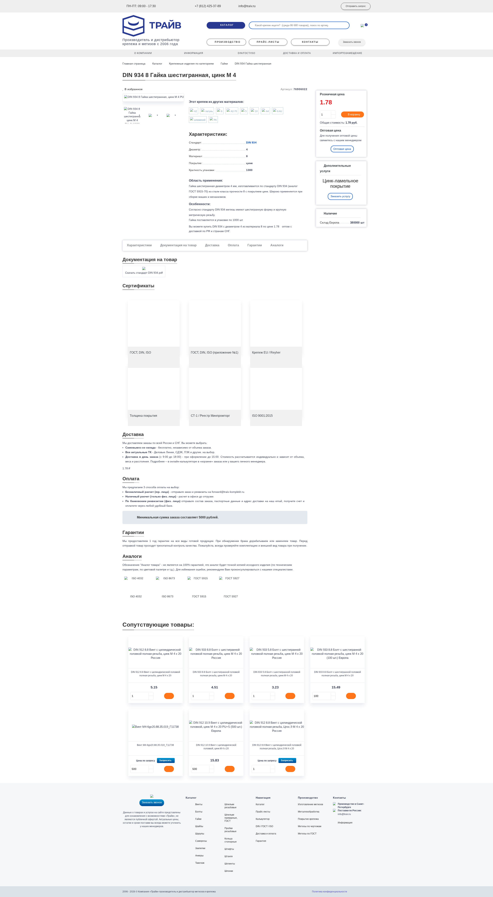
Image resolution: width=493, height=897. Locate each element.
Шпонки (229, 871)
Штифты (229, 849)
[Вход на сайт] (330, 6)
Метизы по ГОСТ (307, 833)
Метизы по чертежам (309, 826)
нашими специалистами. (277, 569)
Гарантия (261, 841)
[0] (362, 25)
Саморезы (201, 841)
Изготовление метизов (310, 804)
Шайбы (199, 826)
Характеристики (139, 245)
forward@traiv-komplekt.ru (228, 491)
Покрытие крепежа (308, 819)
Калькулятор (263, 819)
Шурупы (199, 833)
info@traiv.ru (344, 814)
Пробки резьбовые (230, 830)
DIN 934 (251, 142)
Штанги (229, 856)
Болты (198, 811)
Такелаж (199, 863)
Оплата (233, 245)
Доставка (212, 245)
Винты (198, 804)
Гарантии (254, 245)
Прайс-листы (263, 811)
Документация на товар (178, 245)
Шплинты (230, 863)
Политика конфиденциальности (329, 891)
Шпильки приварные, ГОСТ (231, 817)
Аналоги (276, 245)
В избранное (133, 89)
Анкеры (199, 855)
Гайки (224, 63)
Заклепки (200, 848)
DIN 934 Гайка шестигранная (253, 63)
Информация (345, 822)
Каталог (157, 63)
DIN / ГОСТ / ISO (264, 826)
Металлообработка (308, 811)
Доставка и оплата (266, 833)
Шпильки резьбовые (230, 806)
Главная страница (134, 63)
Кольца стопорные (231, 840)
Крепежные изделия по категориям (191, 63)
